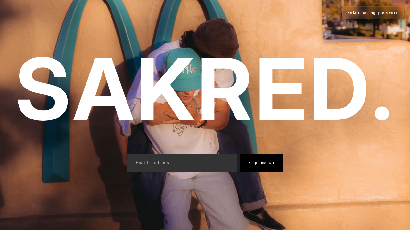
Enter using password (373, 12)
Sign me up (261, 162)
